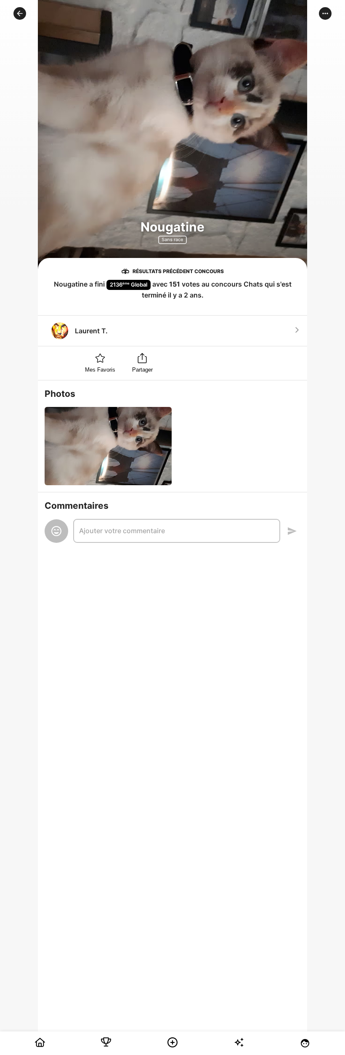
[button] (19, 13)
